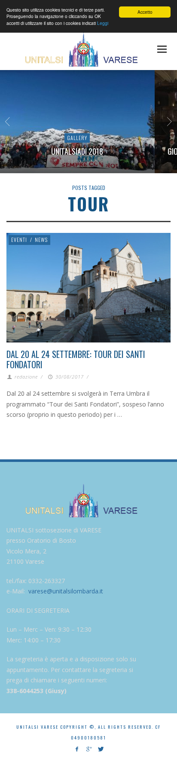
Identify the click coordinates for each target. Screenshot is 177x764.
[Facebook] (76, 749)
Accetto (145, 12)
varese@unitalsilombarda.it (65, 591)
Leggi (102, 23)
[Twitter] (100, 749)
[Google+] (88, 749)
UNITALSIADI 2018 (77, 151)
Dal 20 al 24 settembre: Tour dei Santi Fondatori (75, 359)
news (41, 239)
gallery (77, 137)
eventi (19, 239)
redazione (26, 376)
